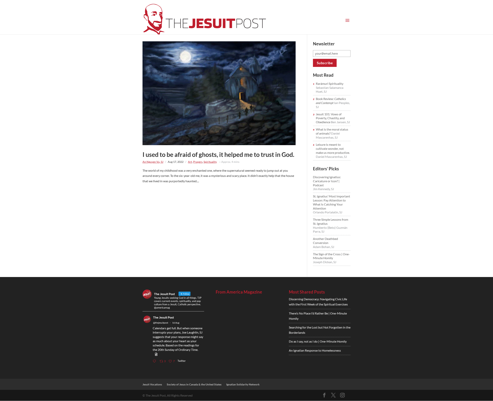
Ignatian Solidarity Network (243, 384)
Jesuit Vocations (152, 384)
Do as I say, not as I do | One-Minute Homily (318, 341)
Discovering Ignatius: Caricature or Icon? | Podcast (327, 181)
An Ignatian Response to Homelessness (315, 350)
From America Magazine (239, 292)
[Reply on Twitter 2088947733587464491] (155, 361)
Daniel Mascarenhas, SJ (328, 135)
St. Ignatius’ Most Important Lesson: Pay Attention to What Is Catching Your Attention (331, 202)
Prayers (197, 161)
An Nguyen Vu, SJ (153, 161)
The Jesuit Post (163, 317)
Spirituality (210, 161)
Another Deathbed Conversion (325, 241)
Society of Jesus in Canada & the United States (194, 384)
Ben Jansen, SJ (340, 122)
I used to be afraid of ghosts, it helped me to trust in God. (218, 154)
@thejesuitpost (160, 322)
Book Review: (331, 101)
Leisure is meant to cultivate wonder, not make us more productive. (333, 148)
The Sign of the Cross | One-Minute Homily (331, 256)
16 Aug (175, 322)
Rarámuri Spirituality (329, 83)
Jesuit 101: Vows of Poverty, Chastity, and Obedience (330, 118)
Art (190, 161)
